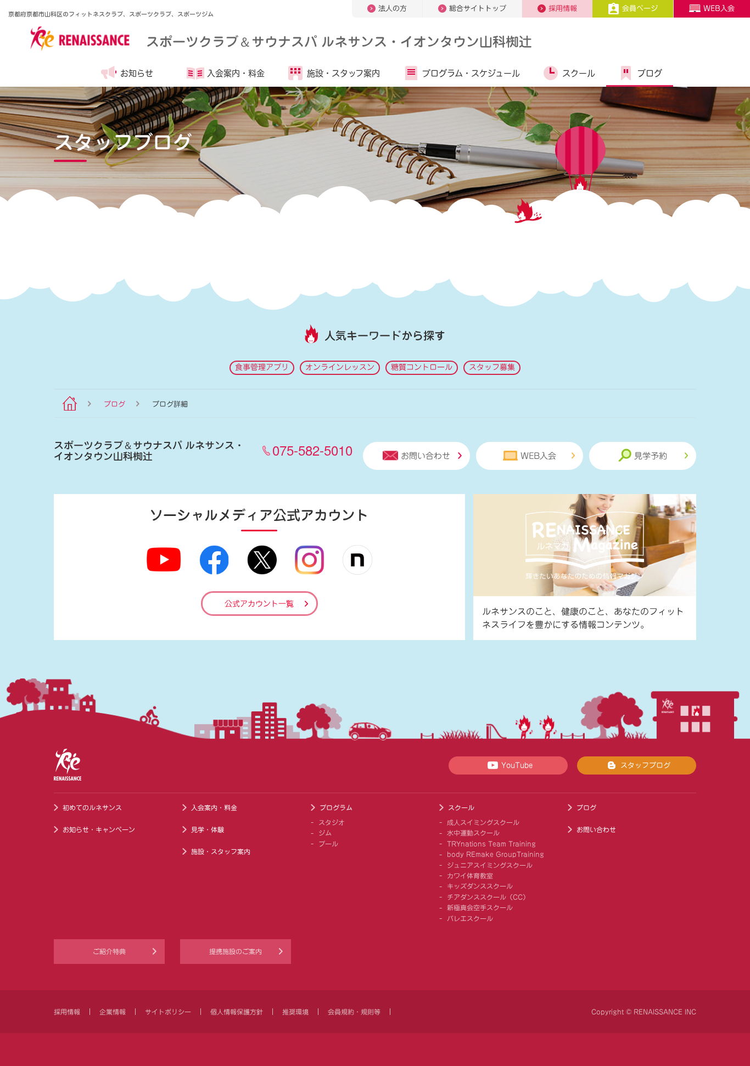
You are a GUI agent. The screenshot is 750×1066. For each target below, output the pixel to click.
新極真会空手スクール (480, 907)
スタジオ (331, 822)
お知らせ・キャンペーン (99, 829)
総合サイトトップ (477, 8)
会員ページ (640, 8)
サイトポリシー (168, 1011)
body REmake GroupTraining (495, 854)
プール (328, 843)
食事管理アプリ (262, 367)
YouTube (517, 765)
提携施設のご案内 (235, 951)
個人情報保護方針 (236, 1011)
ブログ (649, 73)
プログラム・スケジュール (471, 73)
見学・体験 (207, 829)
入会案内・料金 (236, 73)
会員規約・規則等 (354, 1011)
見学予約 (650, 456)
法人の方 (392, 8)
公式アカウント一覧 (259, 604)
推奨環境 (295, 1011)
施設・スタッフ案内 (343, 73)
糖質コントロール (421, 367)
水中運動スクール (473, 832)
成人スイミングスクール (483, 822)
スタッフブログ (645, 765)
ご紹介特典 (109, 951)
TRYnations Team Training (491, 843)
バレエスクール (470, 918)
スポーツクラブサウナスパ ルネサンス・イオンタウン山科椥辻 (339, 41)
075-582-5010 (312, 449)
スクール (578, 73)
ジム (325, 832)
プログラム (336, 807)
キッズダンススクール (480, 886)
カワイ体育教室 (470, 875)
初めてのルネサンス (92, 807)
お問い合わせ (425, 456)
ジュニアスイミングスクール (490, 865)
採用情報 (562, 8)
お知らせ (136, 73)
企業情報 (112, 1011)
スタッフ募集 (492, 367)
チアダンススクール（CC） (488, 897)
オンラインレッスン (339, 367)
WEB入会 (719, 8)
